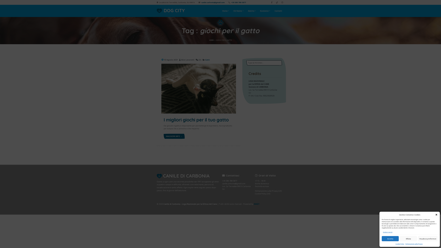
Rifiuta (408, 239)
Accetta (390, 239)
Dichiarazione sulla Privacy (414, 244)
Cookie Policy (400, 244)
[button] (436, 215)
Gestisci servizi (387, 232)
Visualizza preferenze (427, 239)
